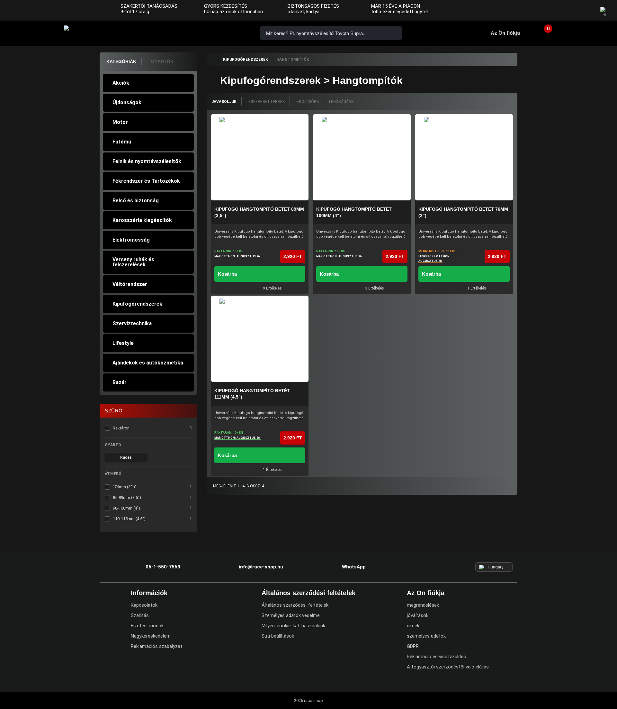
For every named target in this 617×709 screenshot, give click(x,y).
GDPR (413, 646)
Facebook (560, 10)
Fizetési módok (147, 626)
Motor (120, 122)
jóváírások (417, 615)
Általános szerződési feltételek (295, 605)
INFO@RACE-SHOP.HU (220, 32)
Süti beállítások (278, 636)
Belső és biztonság (135, 201)
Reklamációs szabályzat (156, 646)
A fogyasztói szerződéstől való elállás (448, 667)
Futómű (121, 142)
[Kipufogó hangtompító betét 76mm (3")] (464, 157)
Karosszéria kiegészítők (142, 220)
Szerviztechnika (132, 323)
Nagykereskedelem (151, 636)
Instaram (572, 10)
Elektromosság (131, 240)
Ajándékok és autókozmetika (147, 363)
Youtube (585, 10)
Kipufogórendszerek (137, 304)
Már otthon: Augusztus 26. (237, 256)
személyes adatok (426, 636)
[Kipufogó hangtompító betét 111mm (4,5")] (260, 339)
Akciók (120, 83)
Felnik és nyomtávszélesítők (146, 161)
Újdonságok (126, 102)
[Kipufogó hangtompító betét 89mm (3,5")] (260, 157)
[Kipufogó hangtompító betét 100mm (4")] (362, 157)
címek (413, 626)
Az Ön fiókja (505, 33)
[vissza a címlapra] (212, 59)
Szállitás (140, 615)
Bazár (119, 382)
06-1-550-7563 (201, 32)
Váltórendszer (129, 284)
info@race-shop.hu (261, 567)
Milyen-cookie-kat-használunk (293, 626)
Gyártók (162, 61)
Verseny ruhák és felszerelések (133, 262)
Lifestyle (123, 343)
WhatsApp (238, 32)
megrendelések (423, 605)
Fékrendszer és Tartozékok (146, 181)
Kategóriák (121, 61)
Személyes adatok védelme (291, 615)
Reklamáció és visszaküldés (436, 656)
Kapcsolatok (144, 605)
